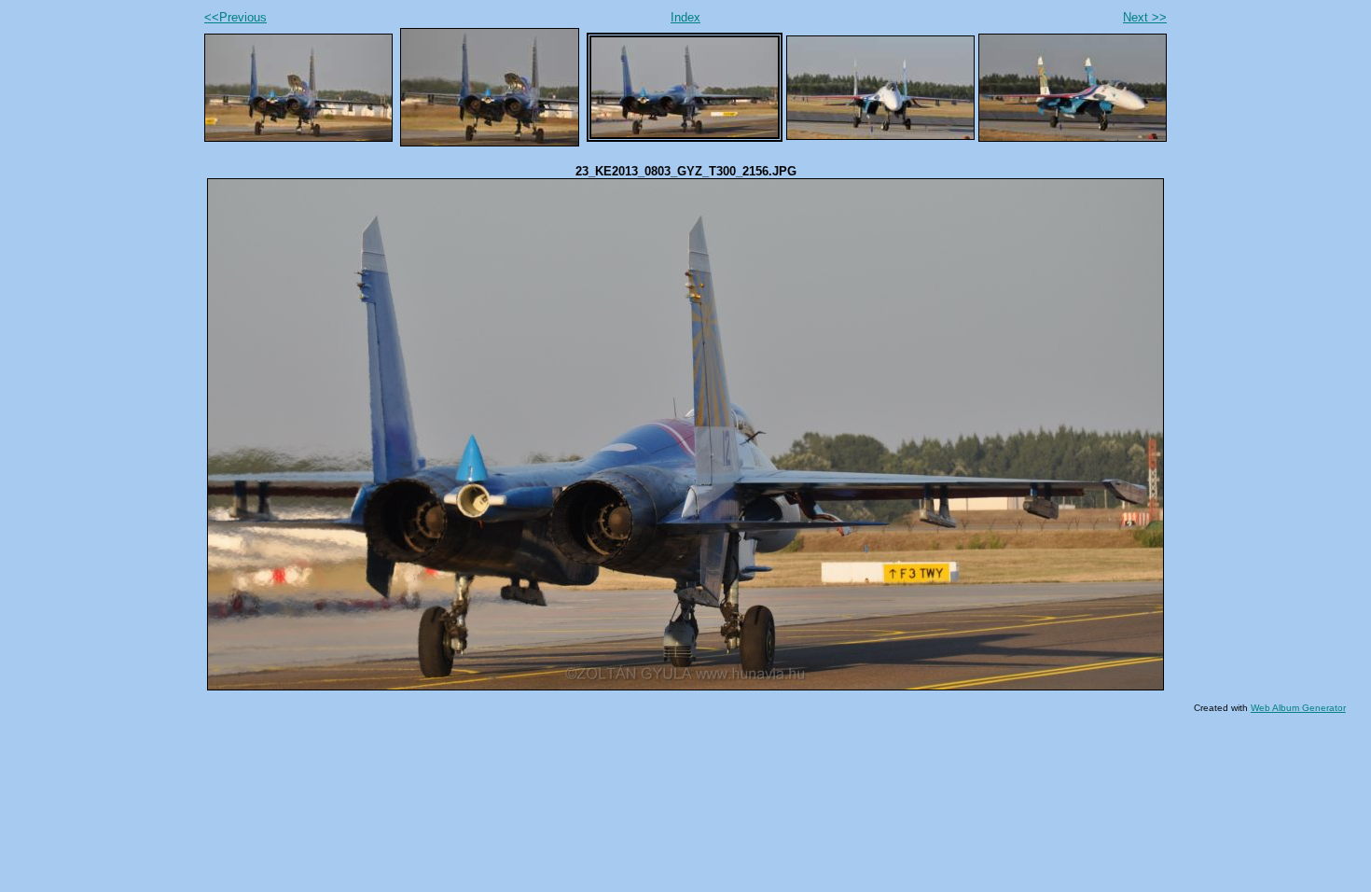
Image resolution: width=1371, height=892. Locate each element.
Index (685, 17)
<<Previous (235, 17)
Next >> (1145, 17)
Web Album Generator (1298, 708)
